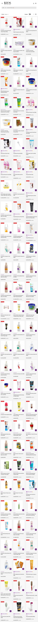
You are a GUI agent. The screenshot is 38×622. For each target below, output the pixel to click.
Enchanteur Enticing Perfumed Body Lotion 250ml (6, 296)
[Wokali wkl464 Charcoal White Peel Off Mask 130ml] (6, 326)
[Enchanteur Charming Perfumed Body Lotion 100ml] (6, 207)
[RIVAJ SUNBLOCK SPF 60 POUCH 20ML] (18, 564)
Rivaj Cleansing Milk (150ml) (30, 616)
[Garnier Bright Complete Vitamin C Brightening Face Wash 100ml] (18, 306)
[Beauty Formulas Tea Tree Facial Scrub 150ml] (18, 102)
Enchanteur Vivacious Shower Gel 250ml (6, 573)
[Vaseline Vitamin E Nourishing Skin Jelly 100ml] (6, 385)
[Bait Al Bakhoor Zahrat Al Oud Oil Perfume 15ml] (18, 122)
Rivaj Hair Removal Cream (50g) (31, 112)
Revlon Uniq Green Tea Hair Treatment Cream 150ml (5, 474)
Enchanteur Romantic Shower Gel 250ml (18, 257)
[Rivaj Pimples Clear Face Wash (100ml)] (31, 143)
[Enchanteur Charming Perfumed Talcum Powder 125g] (18, 545)
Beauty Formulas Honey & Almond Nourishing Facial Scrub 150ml (31, 415)
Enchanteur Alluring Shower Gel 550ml (6, 554)
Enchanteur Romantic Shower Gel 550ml (18, 90)
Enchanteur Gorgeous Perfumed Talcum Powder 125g (31, 554)
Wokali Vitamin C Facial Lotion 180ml (6, 493)
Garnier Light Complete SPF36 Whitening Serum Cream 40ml (6, 594)
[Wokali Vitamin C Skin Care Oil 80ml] (18, 445)
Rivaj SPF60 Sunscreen (30, 237)
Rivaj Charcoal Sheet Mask (5, 153)
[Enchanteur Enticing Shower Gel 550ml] (31, 22)
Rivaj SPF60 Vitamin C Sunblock (31, 574)
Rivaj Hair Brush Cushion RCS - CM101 (6, 617)
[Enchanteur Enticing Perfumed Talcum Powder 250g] (6, 22)
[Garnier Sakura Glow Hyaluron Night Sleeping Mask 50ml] (18, 287)
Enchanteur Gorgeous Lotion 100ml (5, 257)
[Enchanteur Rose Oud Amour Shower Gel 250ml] (31, 326)
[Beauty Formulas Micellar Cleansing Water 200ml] (18, 426)
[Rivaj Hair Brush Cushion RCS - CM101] (6, 606)
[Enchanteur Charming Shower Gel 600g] (18, 186)
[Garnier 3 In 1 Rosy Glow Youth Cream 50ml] (6, 306)
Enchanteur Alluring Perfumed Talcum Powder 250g (31, 534)
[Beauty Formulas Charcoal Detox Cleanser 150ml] (18, 465)
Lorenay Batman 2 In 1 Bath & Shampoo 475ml (30, 257)
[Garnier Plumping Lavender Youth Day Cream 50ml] (18, 42)
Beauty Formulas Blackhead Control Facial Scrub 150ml (30, 474)
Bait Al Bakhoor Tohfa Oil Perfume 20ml (31, 435)
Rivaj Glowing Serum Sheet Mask (18, 216)
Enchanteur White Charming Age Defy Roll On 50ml (6, 237)
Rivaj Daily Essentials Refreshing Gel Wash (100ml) (18, 395)
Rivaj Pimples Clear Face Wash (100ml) (31, 154)
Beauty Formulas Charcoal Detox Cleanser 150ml (18, 474)
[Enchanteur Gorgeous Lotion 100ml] (6, 248)
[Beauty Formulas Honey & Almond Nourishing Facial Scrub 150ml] (31, 406)
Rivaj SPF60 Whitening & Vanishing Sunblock (5, 92)
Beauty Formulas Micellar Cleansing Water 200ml (17, 435)
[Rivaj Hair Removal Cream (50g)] (31, 102)
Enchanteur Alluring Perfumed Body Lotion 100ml (31, 374)
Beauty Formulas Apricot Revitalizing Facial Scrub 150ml (31, 454)
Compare (26, 14)
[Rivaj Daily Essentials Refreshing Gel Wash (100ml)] (18, 385)
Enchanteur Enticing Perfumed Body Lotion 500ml (18, 534)
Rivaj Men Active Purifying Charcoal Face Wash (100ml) (17, 617)
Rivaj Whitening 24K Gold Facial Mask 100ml (31, 133)
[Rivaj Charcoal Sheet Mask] (6, 143)
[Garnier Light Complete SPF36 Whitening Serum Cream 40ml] (6, 585)
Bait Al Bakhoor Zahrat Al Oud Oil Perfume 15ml (18, 131)
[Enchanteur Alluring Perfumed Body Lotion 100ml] (31, 365)
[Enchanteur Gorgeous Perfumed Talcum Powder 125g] (31, 545)
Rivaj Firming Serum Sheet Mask (18, 32)
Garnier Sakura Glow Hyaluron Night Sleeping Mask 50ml (18, 296)
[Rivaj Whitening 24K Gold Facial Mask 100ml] (31, 122)
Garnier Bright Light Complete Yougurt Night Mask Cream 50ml (6, 195)
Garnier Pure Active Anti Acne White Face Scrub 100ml (31, 296)
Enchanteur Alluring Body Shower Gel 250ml (18, 276)
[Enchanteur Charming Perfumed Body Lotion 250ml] (6, 267)
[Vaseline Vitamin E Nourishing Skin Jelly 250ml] (6, 62)
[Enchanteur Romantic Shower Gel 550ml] (18, 81)
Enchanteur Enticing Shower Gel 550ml (31, 31)
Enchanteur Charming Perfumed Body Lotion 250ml (6, 276)
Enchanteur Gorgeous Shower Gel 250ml (6, 51)
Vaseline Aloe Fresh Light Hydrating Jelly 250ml (30, 316)
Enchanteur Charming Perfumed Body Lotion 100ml (6, 216)
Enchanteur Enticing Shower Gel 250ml (31, 71)
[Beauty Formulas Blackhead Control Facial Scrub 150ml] (31, 465)
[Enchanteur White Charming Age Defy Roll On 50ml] (6, 228)
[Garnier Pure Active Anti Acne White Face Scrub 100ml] (31, 287)
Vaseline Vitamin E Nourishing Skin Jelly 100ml (5, 394)
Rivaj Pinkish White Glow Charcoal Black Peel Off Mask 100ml (31, 217)
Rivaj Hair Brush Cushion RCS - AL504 (18, 596)
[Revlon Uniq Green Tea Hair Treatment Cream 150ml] (6, 465)
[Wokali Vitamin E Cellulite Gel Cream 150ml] (18, 62)
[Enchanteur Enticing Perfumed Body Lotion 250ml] (6, 287)
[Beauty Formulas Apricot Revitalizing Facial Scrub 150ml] (31, 445)
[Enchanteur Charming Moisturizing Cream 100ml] (6, 122)
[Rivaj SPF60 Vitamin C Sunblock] (31, 564)
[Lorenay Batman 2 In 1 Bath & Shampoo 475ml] (31, 248)
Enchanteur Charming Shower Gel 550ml (6, 355)
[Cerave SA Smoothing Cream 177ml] (6, 525)
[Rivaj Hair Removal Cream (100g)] (6, 164)
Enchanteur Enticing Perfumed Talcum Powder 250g (6, 31)
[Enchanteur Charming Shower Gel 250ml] (18, 326)
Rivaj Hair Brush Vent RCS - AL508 (31, 595)
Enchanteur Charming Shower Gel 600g (18, 195)
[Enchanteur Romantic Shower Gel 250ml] (18, 248)
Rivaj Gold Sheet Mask (29, 174)
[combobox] (19, 8)
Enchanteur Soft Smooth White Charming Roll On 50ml (6, 515)
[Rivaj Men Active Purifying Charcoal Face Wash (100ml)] (18, 606)
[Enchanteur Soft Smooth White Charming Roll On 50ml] (6, 505)
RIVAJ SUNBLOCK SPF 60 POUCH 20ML (18, 575)
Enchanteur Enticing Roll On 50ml (6, 414)
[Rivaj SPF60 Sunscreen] (31, 228)
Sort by (3, 14)
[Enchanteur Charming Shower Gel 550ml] (6, 346)
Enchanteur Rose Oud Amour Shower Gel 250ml (30, 335)
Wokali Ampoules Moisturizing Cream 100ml (5, 435)
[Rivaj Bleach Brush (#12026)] (18, 143)
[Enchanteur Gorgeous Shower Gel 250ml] (6, 42)
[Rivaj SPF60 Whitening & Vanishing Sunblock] (6, 81)
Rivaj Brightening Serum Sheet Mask (31, 196)
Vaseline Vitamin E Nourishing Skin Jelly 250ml (5, 71)
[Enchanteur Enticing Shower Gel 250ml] (31, 62)
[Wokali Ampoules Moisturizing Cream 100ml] (6, 426)
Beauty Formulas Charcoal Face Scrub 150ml (31, 394)
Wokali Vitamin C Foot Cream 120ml (18, 493)
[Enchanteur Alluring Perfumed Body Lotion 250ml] (31, 267)
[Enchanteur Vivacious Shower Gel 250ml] (6, 564)
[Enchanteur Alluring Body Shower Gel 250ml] (18, 267)
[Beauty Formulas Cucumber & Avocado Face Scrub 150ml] (6, 102)
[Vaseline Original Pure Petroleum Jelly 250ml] (31, 81)
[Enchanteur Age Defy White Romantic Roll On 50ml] (18, 228)
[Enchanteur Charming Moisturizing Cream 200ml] (31, 42)
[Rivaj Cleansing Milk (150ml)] (31, 606)
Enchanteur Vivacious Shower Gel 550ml (31, 355)
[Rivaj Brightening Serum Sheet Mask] (31, 186)
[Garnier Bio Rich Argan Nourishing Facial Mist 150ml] (18, 505)
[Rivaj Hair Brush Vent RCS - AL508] (31, 585)
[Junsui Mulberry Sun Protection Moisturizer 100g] (18, 406)
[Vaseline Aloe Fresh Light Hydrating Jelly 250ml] (31, 306)
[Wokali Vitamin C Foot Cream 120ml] (18, 484)
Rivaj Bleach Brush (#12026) (17, 153)
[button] (36, 3)
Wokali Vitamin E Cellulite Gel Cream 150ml (18, 71)
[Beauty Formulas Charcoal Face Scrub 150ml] (31, 385)
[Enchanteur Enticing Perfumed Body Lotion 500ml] (18, 525)
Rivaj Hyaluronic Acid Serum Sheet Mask (30, 495)
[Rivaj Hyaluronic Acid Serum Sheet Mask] (31, 484)
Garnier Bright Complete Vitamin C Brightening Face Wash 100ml (18, 316)
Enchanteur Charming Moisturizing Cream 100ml (5, 131)
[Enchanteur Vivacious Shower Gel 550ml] (31, 346)
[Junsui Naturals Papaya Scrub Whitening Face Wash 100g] (31, 505)
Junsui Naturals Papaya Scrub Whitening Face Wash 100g (31, 515)
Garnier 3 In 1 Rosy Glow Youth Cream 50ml (5, 316)
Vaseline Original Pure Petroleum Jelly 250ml (31, 90)
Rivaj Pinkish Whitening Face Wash (18, 175)
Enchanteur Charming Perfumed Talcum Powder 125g (18, 554)
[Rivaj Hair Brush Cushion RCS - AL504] (18, 585)
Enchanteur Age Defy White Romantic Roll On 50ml (17, 237)
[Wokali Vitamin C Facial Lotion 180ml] (6, 484)
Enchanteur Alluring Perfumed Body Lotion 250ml (31, 276)
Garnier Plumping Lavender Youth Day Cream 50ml (18, 51)
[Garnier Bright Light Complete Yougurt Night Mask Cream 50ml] (6, 186)
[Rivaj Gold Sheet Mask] (31, 164)
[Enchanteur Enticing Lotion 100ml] (18, 365)
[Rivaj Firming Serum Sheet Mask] (18, 22)
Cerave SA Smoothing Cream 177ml (5, 534)
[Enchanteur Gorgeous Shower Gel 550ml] (18, 346)
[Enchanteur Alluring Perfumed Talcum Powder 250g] (31, 525)
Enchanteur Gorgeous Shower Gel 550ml (18, 355)
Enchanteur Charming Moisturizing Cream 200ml (30, 51)
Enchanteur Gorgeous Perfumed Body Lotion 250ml (6, 454)
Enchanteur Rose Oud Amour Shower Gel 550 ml (5, 374)
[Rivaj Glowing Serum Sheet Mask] (18, 207)
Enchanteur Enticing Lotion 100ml (18, 373)
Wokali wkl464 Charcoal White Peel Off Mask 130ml (6, 335)
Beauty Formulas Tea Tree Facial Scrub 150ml (18, 111)
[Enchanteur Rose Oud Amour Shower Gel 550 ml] (6, 365)
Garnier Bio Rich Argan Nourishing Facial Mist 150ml (18, 515)
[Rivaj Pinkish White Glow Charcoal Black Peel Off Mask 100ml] (31, 207)
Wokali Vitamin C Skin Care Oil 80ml (18, 454)
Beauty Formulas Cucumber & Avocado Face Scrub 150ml (5, 111)
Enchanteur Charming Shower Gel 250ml (18, 335)
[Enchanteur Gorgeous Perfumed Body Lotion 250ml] (6, 445)
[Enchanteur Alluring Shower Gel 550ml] (6, 545)
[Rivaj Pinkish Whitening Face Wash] (18, 164)
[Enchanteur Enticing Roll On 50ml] (6, 406)
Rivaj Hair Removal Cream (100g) (6, 174)
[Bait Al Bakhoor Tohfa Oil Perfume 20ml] (31, 426)
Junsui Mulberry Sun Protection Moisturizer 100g (18, 415)
